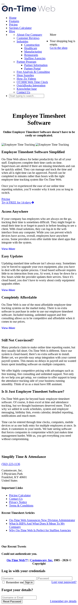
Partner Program (26, 61)
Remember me (14, 582)
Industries (22, 41)
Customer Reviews (28, 38)
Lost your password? (63, 582)
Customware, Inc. (41, 560)
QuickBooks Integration (31, 85)
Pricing (13, 24)
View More (8, 248)
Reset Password (12, 601)
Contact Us (23, 92)
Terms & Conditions (21, 505)
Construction (32, 44)
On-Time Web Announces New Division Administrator (42, 520)
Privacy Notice (18, 502)
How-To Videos (26, 78)
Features (14, 21)
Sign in (29, 582)
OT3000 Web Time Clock (32, 82)
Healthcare (30, 48)
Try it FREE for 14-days (16, 202)
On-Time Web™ (17, 560)
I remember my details (63, 601)
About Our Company (29, 34)
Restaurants (31, 55)
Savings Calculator (20, 27)
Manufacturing (33, 51)
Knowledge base (27, 88)
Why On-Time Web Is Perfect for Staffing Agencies (40, 530)
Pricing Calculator (20, 495)
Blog (12, 31)
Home (12, 17)
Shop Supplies (25, 75)
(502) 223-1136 (11, 464)
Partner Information (36, 65)
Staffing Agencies (34, 58)
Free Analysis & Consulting (33, 71)
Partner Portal (32, 68)
